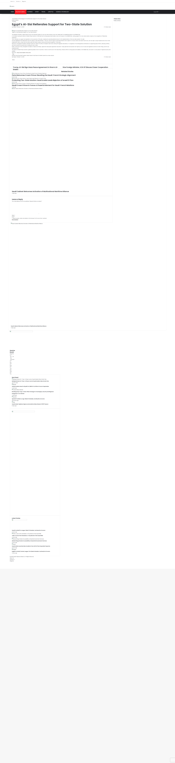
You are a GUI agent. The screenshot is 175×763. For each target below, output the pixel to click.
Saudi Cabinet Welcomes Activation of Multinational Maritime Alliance (40, 191)
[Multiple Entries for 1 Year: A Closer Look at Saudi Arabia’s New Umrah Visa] (29, 379)
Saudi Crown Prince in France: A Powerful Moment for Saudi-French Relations (43, 85)
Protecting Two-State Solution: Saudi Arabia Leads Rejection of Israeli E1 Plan (42, 80)
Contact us (18, 1)
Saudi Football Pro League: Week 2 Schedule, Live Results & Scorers (28, 530)
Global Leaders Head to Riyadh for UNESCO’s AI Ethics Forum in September (30, 386)
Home (12, 11)
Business (30, 11)
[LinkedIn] (12, 28)
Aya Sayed (14, 26)
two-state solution (48, 34)
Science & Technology (62, 11)
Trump (32, 43)
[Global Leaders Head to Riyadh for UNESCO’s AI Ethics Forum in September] (14, 384)
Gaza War (20, 55)
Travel (43, 11)
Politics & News (20, 11)
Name (13, 215)
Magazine (24, 1)
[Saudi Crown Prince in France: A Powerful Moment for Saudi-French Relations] (29, 83)
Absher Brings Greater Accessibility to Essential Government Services (29, 541)
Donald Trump (15, 55)
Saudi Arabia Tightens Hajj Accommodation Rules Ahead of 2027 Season (30, 404)
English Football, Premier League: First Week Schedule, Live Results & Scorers (31, 551)
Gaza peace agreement (52, 46)
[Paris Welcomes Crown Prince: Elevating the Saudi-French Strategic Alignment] (29, 73)
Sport (37, 11)
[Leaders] (12, 6)
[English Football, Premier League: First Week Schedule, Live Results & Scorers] (14, 549)
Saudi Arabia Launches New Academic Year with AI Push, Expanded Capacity (31, 546)
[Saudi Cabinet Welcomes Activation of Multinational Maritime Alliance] (61, 88)
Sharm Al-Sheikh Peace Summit (29, 36)
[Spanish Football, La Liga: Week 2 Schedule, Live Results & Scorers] (14, 396)
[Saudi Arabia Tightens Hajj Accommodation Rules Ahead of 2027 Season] (13, 402)
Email (13, 216)
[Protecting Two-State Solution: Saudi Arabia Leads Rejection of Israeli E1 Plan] (29, 78)
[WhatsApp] (13, 28)
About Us (12, 1)
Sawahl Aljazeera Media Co (19, 556)
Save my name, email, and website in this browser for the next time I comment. (30, 218)
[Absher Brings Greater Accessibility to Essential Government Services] (28, 538)
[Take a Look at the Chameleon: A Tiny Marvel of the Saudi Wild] (26, 533)
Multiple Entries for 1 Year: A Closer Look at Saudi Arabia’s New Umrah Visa (30, 381)
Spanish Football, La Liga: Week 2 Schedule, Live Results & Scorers (28, 399)
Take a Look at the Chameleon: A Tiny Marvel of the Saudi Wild (27, 535)
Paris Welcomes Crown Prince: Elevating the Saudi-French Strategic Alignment (44, 75)
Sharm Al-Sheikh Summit (40, 55)
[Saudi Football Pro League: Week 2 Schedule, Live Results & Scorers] (19, 520)
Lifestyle (50, 11)
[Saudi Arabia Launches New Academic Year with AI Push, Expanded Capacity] (14, 544)
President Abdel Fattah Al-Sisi (28, 55)
